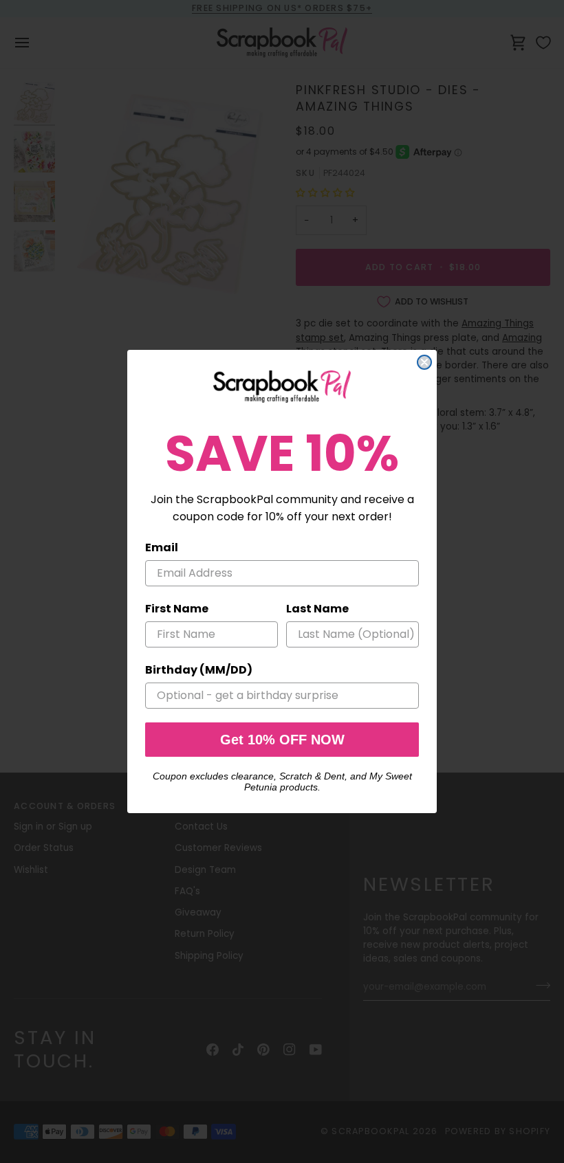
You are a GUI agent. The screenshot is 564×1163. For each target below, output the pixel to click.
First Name (176, 609)
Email (161, 547)
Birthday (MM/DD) (198, 670)
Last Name (317, 609)
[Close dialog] (424, 362)
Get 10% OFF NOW (282, 739)
